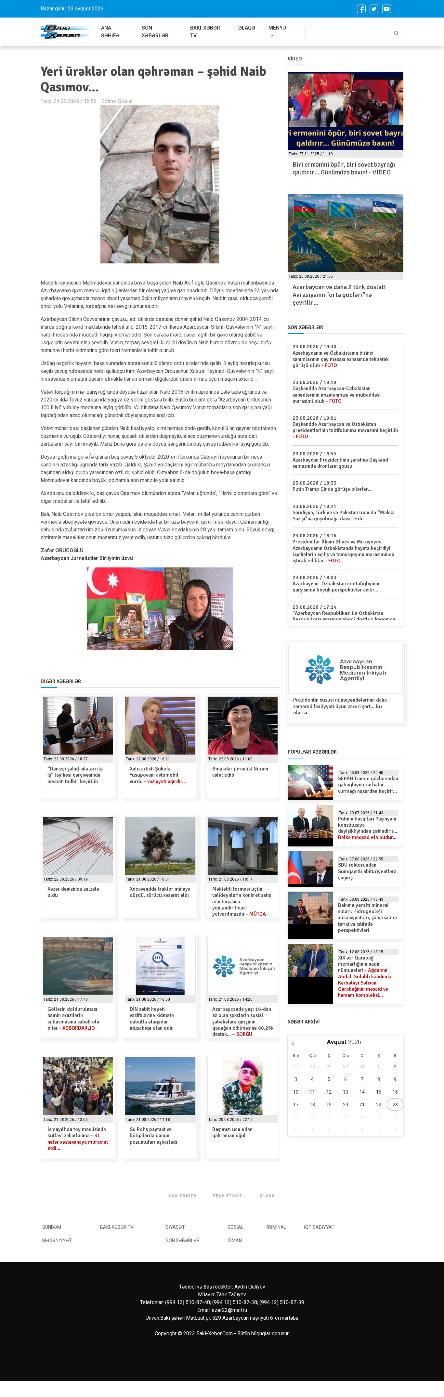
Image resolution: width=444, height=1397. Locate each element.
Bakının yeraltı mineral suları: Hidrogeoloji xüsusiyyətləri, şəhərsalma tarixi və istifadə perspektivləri (367, 917)
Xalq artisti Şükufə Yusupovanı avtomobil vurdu (158, 775)
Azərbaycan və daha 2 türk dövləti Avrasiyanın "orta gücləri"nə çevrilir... (339, 295)
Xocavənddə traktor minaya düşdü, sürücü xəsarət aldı (160, 892)
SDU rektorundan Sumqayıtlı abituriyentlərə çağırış (367, 871)
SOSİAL (235, 1227)
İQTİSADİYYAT (319, 1227)
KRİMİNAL (276, 1227)
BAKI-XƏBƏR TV (205, 32)
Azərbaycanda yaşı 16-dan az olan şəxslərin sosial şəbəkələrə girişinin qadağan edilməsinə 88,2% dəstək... (242, 1021)
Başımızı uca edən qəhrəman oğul (232, 1132)
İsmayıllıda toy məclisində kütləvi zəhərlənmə (77, 1138)
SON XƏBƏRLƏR (155, 32)
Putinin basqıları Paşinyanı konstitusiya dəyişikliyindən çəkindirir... (367, 828)
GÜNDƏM (51, 1227)
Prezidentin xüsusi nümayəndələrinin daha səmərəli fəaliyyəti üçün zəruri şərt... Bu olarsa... (340, 706)
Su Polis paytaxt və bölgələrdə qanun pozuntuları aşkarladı (153, 1135)
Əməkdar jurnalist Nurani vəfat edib (240, 772)
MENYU (277, 28)
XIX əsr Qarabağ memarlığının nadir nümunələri (364, 976)
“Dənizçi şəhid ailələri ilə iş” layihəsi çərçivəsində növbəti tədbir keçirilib (75, 775)
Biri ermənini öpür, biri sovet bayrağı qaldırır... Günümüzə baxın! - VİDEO (344, 168)
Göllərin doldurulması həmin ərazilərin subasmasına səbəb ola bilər (73, 1018)
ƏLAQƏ (246, 28)
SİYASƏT (175, 1227)
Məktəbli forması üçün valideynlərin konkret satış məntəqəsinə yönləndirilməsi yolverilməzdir (241, 904)
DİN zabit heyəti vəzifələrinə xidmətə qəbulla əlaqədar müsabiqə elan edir (152, 1018)
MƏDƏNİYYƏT (57, 1240)
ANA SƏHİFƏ (110, 32)
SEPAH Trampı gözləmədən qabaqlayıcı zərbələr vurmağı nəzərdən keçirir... (368, 784)
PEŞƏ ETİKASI (228, 1196)
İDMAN (235, 1240)
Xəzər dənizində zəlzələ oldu (73, 892)
